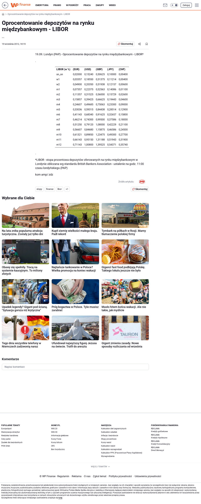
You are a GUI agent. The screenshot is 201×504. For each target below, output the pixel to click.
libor (59, 189)
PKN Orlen (5, 446)
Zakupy (100, 5)
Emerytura (41, 5)
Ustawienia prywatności (147, 476)
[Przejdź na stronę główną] (5, 7)
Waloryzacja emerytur (10, 432)
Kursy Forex (56, 439)
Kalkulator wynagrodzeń (111, 449)
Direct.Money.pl (157, 450)
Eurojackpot (6, 429)
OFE (53, 446)
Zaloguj (186, 5)
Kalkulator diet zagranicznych (113, 429)
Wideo (112, 5)
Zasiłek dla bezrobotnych (11, 442)
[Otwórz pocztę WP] (165, 5)
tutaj (60, 498)
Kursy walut (106, 442)
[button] (174, 5)
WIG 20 (54, 429)
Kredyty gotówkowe (159, 431)
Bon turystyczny (58, 449)
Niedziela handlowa (9, 435)
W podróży (72, 5)
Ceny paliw (6, 439)
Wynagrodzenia (107, 456)
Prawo (57, 5)
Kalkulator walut (108, 446)
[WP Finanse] (23, 5)
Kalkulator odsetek (109, 432)
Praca (87, 5)
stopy (39, 189)
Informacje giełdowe (59, 435)
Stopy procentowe (108, 439)
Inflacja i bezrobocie (109, 435)
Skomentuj (127, 43)
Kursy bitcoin (56, 442)
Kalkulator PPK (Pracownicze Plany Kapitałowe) (121, 453)
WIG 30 (54, 432)
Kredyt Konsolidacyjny (160, 444)
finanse (49, 189)
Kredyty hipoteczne (159, 438)
